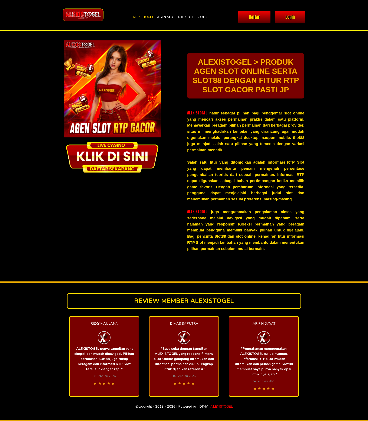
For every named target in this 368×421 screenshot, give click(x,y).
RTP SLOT (185, 17)
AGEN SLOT (166, 17)
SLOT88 (202, 17)
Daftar (254, 17)
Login (290, 17)
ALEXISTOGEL (143, 17)
